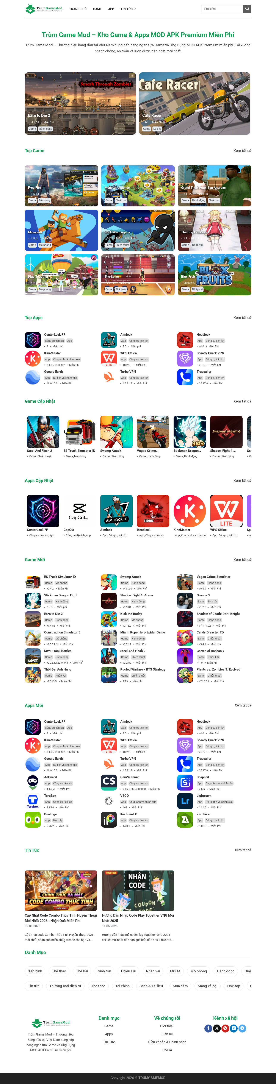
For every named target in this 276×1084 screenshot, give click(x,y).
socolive (54, 1063)
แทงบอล (31, 1063)
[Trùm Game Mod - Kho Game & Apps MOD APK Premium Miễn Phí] (44, 9)
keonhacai (43, 1063)
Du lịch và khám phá (65, 377)
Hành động (45, 128)
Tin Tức (109, 1042)
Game (32, 128)
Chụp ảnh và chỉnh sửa (66, 359)
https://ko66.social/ (126, 1063)
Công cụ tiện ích (54, 340)
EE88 (105, 1063)
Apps (109, 1034)
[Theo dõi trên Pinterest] (225, 1029)
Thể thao (121, 289)
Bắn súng (44, 200)
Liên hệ (167, 1034)
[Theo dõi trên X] (217, 1029)
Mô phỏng (45, 244)
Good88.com (67, 1063)
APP (111, 9)
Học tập (58, 820)
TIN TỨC (127, 9)
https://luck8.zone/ (175, 1063)
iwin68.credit (82, 1063)
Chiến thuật (122, 244)
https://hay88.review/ (150, 1063)
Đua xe (157, 128)
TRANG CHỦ (78, 9)
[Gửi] (247, 9)
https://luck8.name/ (198, 1063)
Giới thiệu (167, 1026)
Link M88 (96, 1063)
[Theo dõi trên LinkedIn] (234, 1029)
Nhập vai (197, 244)
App (69, 340)
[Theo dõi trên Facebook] (208, 1029)
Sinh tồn (213, 601)
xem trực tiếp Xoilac (222, 1063)
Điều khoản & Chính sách (167, 1042)
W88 (111, 1063)
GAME (97, 9)
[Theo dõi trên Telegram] (242, 1029)
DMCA (167, 1050)
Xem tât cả (242, 150)
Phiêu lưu (121, 200)
